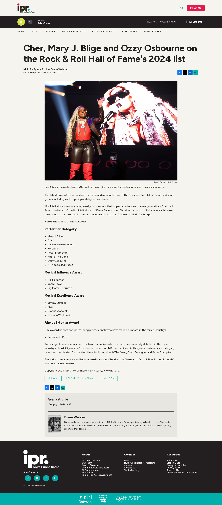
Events (127, 460)
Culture (50, 31)
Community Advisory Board (95, 467)
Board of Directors (91, 465)
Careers (128, 465)
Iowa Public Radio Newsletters (139, 462)
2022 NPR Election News (79, 378)
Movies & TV (107, 378)
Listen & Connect (103, 31)
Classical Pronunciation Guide (182, 472)
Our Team (87, 462)
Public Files (87, 472)
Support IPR (129, 31)
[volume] (30, 22)
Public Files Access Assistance (97, 474)
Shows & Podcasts (74, 31)
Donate (197, 8)
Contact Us (129, 467)
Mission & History (91, 460)
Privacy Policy (173, 467)
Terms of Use (173, 470)
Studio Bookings (132, 470)
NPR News (53, 378)
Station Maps (173, 462)
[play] (21, 22)
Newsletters (152, 31)
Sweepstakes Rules (176, 465)
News (20, 31)
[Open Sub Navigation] (26, 31)
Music (34, 31)
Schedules (172, 460)
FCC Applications (90, 470)
